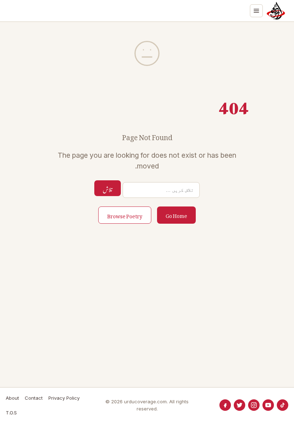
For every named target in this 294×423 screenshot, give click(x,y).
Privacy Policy (64, 398)
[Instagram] (254, 405)
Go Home (176, 214)
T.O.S (11, 412)
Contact (34, 398)
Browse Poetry (124, 215)
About (12, 398)
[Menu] (256, 10)
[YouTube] (268, 405)
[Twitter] (239, 405)
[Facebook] (225, 405)
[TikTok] (282, 405)
